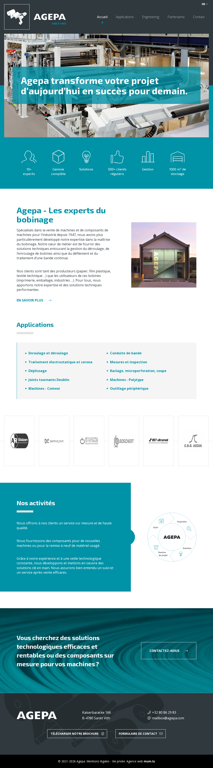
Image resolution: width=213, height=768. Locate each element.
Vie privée (118, 761)
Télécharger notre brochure (75, 734)
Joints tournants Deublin (48, 379)
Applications (125, 17)
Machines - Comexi (44, 388)
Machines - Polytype (127, 379)
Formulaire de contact (138, 734)
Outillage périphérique (129, 388)
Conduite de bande (126, 353)
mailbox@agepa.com (168, 718)
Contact (199, 17)
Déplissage (37, 370)
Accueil (102, 17)
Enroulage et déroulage (48, 353)
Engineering (150, 17)
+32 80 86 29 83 (164, 712)
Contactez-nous (165, 651)
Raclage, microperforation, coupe (138, 370)
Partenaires (176, 17)
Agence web (134, 761)
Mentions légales (98, 761)
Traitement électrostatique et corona (60, 362)
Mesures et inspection (128, 362)
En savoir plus (30, 300)
